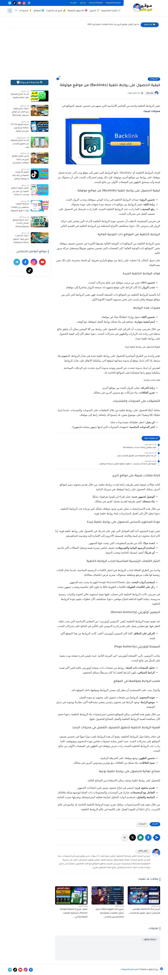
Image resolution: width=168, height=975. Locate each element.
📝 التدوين (94, 11)
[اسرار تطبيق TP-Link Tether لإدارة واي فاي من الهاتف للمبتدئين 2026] (39, 126)
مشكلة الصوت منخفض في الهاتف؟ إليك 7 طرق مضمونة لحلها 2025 (20, 208)
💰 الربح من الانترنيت (56, 11)
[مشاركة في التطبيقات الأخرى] (124, 837)
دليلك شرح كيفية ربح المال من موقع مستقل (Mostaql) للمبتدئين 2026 (20, 112)
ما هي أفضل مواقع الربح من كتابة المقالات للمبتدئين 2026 (113, 25)
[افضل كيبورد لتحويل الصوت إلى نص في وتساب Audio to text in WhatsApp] (39, 189)
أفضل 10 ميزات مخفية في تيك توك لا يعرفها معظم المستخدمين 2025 (20, 176)
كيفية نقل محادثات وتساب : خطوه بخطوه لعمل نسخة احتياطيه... (127, 464)
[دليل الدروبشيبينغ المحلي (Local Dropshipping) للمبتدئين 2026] (39, 221)
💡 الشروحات (25, 11)
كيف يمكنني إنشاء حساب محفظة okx (139, 448)
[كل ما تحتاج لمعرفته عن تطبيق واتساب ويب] (39, 142)
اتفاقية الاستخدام (96, 3)
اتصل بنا (73, 3)
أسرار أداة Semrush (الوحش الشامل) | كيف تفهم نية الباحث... (144, 911)
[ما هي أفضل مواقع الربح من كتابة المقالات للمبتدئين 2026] (39, 158)
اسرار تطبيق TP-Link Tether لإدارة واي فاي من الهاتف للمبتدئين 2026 (20, 128)
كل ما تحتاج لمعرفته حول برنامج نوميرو (20, 96)
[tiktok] (14, 3)
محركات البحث (151, 111)
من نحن (83, 3)
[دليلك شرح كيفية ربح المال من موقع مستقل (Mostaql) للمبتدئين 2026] (39, 110)
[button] (148, 837)
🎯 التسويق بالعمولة (77, 11)
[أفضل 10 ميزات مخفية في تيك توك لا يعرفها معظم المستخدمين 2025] (39, 174)
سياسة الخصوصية (113, 3)
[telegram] (9, 3)
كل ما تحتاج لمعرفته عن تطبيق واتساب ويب (136, 456)
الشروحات (154, 79)
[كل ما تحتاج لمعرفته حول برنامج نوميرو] (39, 96)
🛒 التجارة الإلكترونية (111, 11)
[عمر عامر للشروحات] (142, 7)
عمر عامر (149, 93)
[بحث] (10, 11)
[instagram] (24, 3)
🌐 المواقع (39, 11)
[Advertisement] (84, 53)
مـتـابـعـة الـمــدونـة (30, 82)
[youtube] (19, 3)
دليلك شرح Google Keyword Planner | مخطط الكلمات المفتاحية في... (74, 913)
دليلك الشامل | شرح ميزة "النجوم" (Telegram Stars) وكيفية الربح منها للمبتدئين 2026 (21, 240)
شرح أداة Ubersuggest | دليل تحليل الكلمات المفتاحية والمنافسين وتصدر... (109, 913)
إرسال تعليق (149, 939)
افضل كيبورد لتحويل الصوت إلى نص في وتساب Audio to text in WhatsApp (20, 192)
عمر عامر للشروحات (129, 970)
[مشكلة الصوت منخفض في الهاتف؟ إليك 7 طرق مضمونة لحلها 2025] (39, 205)
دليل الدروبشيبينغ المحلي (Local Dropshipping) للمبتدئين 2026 (21, 224)
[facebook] (29, 3)
